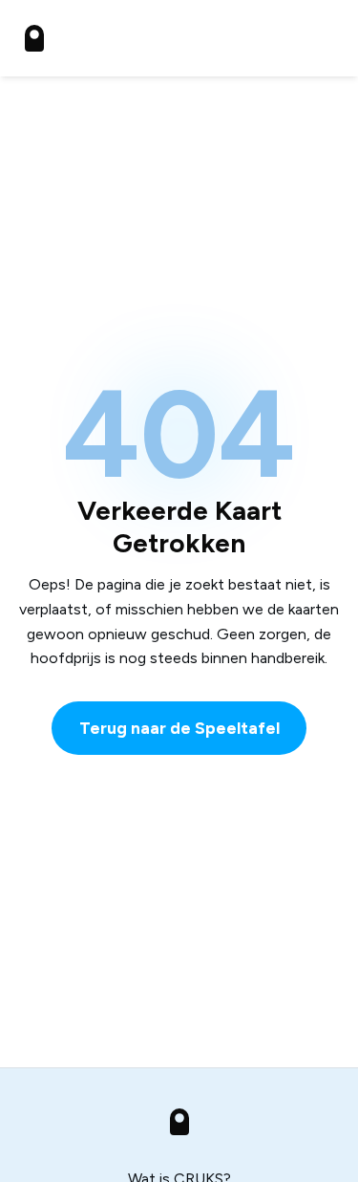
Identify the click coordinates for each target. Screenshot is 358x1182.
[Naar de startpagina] (34, 38)
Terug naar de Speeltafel (179, 728)
